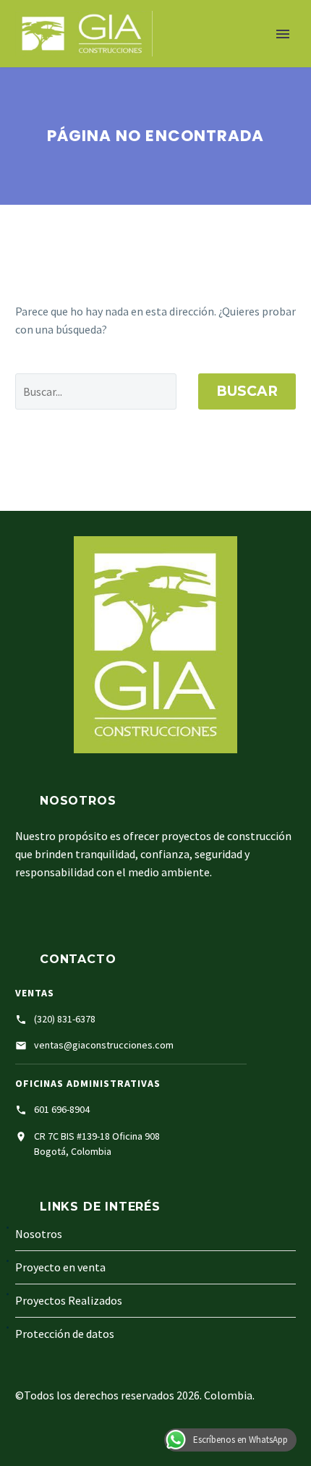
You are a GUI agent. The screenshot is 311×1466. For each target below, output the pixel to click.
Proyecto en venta (60, 1267)
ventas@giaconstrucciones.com (104, 1044)
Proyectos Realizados (68, 1300)
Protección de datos (64, 1333)
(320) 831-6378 (64, 1018)
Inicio (190, 61)
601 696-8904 (62, 1109)
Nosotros (261, 61)
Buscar (247, 391)
